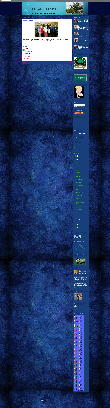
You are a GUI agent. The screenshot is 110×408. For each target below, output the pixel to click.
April (77, 216)
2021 (76, 158)
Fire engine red (80, 45)
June (77, 168)
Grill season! (78, 207)
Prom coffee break (79, 179)
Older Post (69, 62)
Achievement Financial (77, 144)
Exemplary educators (79, 185)
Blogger (68, 400)
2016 (76, 162)
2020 (76, 159)
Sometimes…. (78, 188)
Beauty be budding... (79, 210)
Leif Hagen (82, 270)
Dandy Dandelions (79, 195)
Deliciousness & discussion (83, 19)
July (76, 166)
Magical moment (78, 182)
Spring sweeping (78, 213)
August (77, 165)
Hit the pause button (81, 25)
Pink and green (78, 176)
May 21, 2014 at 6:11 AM (29, 51)
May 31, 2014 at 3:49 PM (29, 56)
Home (47, 62)
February (77, 219)
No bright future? (78, 196)
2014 (76, 163)
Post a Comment (27, 58)
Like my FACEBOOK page (78, 145)
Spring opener (78, 172)
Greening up (78, 186)
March (77, 218)
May (77, 169)
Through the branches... (79, 192)
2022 (76, 156)
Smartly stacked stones (79, 209)
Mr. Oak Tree (78, 198)
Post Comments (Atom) (49, 65)
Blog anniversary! (78, 206)
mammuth (61, 400)
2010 (76, 227)
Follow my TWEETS (77, 147)
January (77, 221)
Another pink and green (79, 170)
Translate (81, 106)
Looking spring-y (78, 173)
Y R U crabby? (78, 183)
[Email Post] (36, 43)
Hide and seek (78, 189)
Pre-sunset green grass (79, 212)
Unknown (26, 53)
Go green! (77, 201)
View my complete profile (78, 287)
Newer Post (24, 62)
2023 (76, 155)
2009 (76, 228)
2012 (76, 224)
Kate (26, 48)
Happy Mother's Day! (79, 199)
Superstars (77, 215)
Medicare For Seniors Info (78, 149)
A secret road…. (78, 175)
